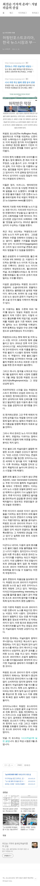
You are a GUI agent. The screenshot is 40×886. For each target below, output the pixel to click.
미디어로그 (22, 12)
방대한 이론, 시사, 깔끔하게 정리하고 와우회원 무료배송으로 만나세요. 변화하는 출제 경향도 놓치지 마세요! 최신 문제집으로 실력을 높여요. (20, 86)
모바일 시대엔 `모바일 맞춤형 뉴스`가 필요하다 (15, 785)
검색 (30, 4)
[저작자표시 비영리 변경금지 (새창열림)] (27, 765)
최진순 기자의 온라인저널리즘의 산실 (20, 4)
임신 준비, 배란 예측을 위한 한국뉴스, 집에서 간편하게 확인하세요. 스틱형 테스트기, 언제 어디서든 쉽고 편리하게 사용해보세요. (19, 70)
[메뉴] (35, 4)
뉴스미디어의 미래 (11, 774)
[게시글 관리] (12, 765)
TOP (35, 879)
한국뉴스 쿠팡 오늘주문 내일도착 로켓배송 (19, 66)
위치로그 (35, 12)
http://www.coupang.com (15, 63)
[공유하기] (9, 765)
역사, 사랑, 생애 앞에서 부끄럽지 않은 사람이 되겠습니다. (15, 850)
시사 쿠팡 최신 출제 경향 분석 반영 (20, 82)
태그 (11, 12)
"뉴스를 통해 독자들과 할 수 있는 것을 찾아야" (15, 782)
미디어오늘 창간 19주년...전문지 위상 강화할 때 (15, 779)
